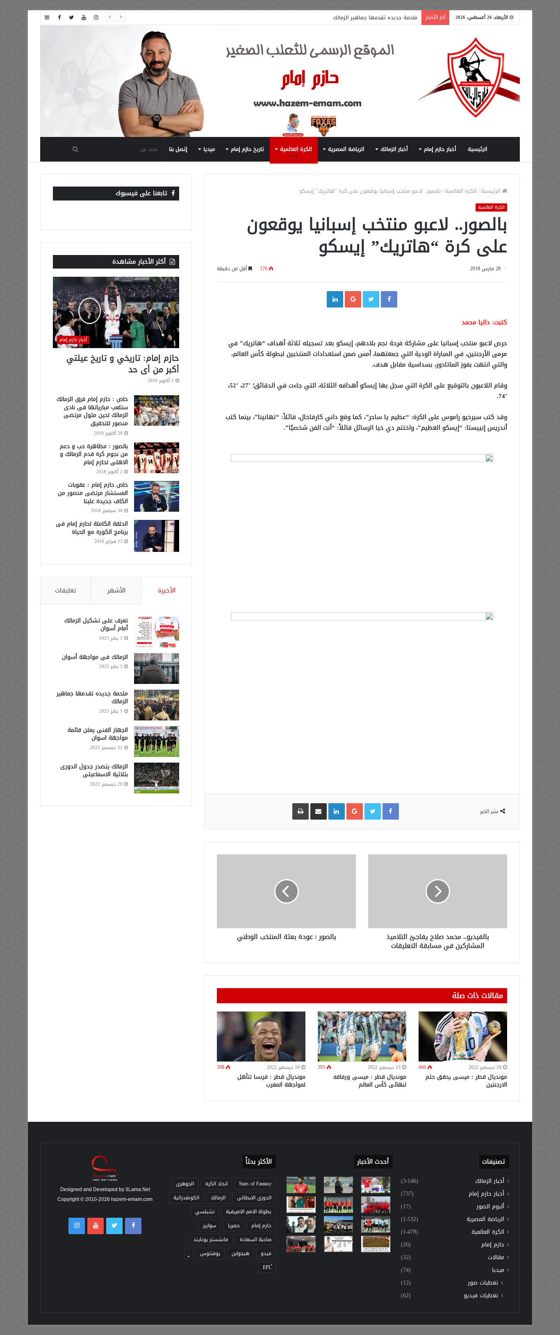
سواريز (209, 1225)
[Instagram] (96, 17)
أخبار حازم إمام (440, 149)
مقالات (496, 1257)
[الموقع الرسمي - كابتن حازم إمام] (280, 81)
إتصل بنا (178, 149)
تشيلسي (204, 1211)
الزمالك (218, 1197)
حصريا (234, 1225)
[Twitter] (71, 17)
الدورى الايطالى (254, 1197)
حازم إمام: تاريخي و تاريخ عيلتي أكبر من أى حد (122, 363)
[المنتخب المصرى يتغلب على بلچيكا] (375, 1185)
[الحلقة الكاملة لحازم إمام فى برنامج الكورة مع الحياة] (156, 535)
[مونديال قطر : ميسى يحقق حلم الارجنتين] (463, 1037)
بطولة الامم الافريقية (248, 1211)
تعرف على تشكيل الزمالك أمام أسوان (96, 624)
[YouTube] (83, 17)
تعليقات (65, 590)
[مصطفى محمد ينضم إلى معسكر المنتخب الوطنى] (301, 1204)
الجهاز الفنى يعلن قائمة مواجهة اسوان (98, 734)
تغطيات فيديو (481, 1295)
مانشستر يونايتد (210, 1239)
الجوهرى (185, 1183)
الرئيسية (477, 149)
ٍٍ (188, 1253)
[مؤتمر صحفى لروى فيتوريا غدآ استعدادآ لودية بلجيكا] (338, 1185)
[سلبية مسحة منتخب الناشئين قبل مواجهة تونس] (301, 1244)
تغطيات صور (483, 1282)
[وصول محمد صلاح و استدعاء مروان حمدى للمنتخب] (338, 1204)
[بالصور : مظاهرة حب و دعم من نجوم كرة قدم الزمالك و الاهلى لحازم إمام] (156, 457)
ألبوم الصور (490, 1206)
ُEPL (267, 1267)
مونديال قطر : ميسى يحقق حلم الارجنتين (466, 1080)
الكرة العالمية (296, 149)
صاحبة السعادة (255, 1239)
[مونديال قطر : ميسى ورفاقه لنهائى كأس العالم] (362, 1037)
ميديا (209, 149)
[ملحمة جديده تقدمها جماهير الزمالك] (156, 705)
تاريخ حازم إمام (247, 149)
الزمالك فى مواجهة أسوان (95, 657)
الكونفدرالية (186, 1197)
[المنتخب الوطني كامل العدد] (301, 1185)
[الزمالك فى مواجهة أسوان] (156, 668)
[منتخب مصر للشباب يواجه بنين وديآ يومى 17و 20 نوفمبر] (375, 1244)
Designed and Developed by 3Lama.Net (105, 1189)
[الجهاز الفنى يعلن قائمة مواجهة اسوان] (156, 741)
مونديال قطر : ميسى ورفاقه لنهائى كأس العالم (369, 1080)
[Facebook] (59, 17)
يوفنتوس (210, 1253)
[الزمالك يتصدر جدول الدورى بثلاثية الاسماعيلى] (156, 778)
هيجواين (240, 1253)
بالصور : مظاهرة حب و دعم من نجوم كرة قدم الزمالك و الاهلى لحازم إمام (94, 454)
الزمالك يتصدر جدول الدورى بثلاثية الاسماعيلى (94, 770)
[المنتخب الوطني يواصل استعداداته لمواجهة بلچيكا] (375, 1224)
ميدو (266, 1253)
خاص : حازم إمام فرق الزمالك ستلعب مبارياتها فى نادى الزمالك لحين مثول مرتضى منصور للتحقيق (92, 411)
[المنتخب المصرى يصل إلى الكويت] (301, 1224)
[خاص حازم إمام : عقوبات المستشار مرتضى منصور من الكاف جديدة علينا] (156, 496)
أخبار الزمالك (394, 149)
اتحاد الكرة (216, 1183)
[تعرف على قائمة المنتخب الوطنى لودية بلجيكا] (338, 1244)
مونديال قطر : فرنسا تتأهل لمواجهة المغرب (271, 1080)
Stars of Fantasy (255, 1183)
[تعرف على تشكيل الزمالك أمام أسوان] (156, 632)
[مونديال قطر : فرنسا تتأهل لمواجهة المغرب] (261, 1037)
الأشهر (116, 590)
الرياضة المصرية (346, 149)
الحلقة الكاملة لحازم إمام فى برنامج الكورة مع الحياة (92, 528)
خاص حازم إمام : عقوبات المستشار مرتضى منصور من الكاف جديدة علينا (93, 492)
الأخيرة (166, 590)
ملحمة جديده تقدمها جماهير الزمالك (375, 17)
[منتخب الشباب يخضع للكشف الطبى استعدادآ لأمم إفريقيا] (375, 1204)
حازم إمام (492, 1244)
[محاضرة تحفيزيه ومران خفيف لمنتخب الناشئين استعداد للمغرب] (338, 1224)
